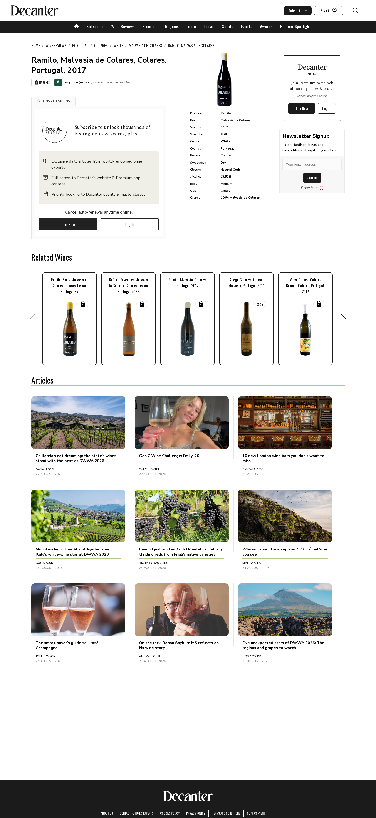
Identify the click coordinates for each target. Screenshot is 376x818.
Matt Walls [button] (251, 563)
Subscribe (95, 26)
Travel (209, 26)
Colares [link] (101, 45)
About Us (107, 813)
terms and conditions (226, 813)
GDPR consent (256, 813)
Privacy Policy (195, 813)
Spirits (227, 26)
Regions (172, 26)
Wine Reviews (123, 26)
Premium (150, 26)
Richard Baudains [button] (153, 563)
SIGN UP (312, 178)
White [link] (118, 45)
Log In (130, 224)
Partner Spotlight (295, 26)
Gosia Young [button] (45, 563)
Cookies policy (170, 813)
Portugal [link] (80, 45)
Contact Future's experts (136, 813)
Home (35, 45)
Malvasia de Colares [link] (145, 45)
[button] (53, 100)
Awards (266, 26)
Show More (310, 188)
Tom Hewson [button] (45, 656)
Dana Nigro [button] (45, 469)
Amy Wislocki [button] (253, 469)
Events (246, 26)
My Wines (44, 82)
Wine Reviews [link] (56, 45)
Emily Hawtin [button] (149, 469)
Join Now (68, 224)
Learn (191, 26)
